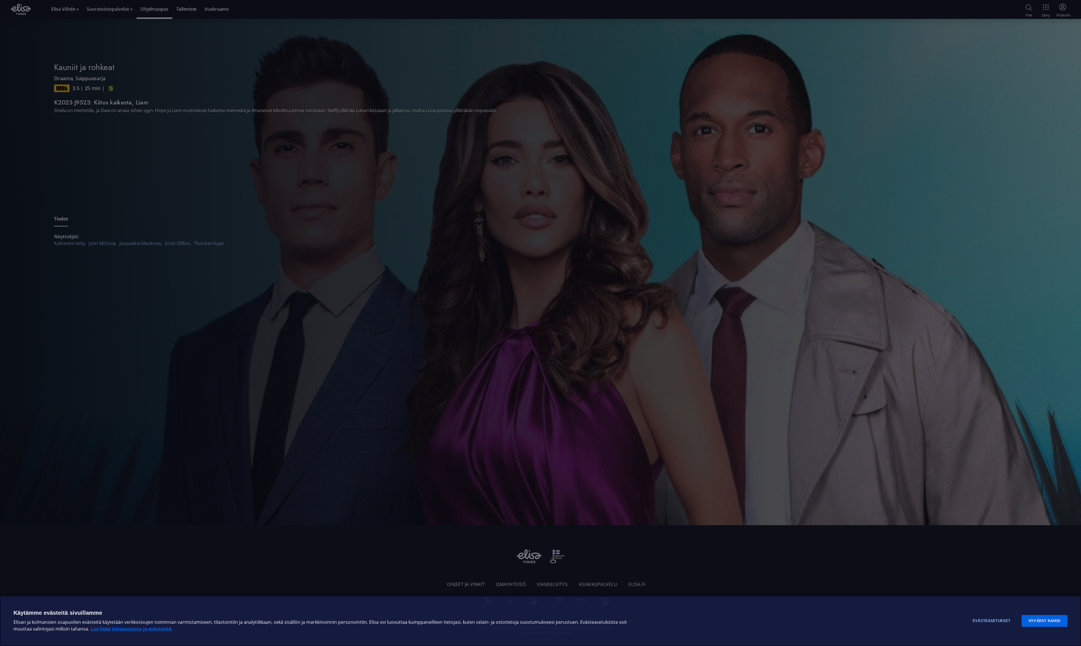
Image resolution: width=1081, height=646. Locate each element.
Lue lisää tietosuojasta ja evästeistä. (132, 629)
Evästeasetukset (991, 621)
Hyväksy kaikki (1044, 621)
